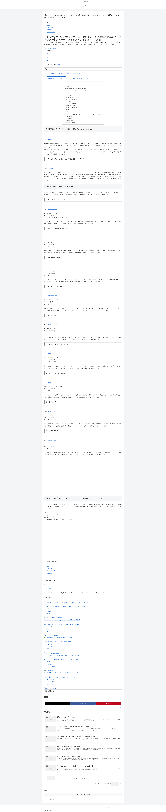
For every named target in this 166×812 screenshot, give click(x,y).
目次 (81, 83)
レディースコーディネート (54, 684)
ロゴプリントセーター (71, 103)
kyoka (54, 688)
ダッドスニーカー (70, 109)
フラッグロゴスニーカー (71, 111)
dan (53, 670)
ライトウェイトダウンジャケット (74, 105)
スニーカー (50, 644)
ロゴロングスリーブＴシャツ (72, 95)
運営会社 (110, 807)
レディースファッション (53, 681)
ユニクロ (49, 626)
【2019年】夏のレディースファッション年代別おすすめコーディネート (63, 677)
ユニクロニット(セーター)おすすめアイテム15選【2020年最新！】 (61, 624)
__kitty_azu (59, 617)
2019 (48, 25)
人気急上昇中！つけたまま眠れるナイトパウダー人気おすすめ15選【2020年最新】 (66, 606)
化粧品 (49, 611)
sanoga (56, 635)
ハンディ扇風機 (51, 666)
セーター (49, 631)
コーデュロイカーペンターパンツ (74, 97)
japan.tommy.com (52, 209)
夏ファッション (51, 679)
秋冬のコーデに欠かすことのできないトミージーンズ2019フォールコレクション (68, 78)
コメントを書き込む (83, 795)
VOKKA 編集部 (52, 48)
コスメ (49, 609)
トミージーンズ (51, 32)
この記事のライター (71, 118)
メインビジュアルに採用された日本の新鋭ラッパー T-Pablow (80, 91)
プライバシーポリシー (117, 807)
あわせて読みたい (71, 122)
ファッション (50, 646)
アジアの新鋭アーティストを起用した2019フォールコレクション (64, 73)
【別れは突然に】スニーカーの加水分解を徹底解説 (57, 641)
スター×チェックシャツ (71, 99)
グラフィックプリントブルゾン (73, 107)
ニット (49, 628)
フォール (49, 575)
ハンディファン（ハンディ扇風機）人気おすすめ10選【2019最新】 (62, 659)
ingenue (56, 653)
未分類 (47, 697)
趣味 (48, 648)
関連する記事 (70, 120)
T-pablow (49, 29)
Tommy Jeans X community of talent (56, 76)
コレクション (50, 27)
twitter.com (50, 168)
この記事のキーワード (72, 116)
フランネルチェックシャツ (72, 101)
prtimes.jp (59, 64)
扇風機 (49, 664)
